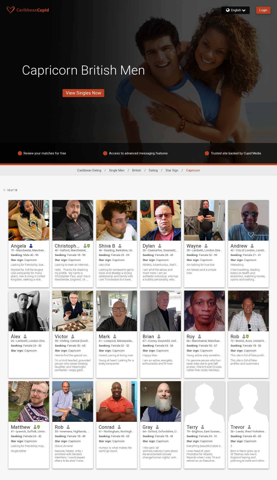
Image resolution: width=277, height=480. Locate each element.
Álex (15, 336)
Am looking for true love (200, 264)
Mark (104, 336)
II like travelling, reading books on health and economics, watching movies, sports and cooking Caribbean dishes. (248, 274)
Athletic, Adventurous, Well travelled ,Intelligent (161, 264)
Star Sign (172, 170)
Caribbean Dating (89, 170)
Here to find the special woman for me (73, 355)
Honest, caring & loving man (116, 355)
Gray (148, 427)
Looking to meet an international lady (73, 264)
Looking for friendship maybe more (29, 446)
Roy (191, 336)
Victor (61, 336)
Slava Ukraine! (64, 446)
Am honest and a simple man (201, 271)
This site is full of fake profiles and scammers (248, 355)
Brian (148, 336)
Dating (153, 170)
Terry (192, 427)
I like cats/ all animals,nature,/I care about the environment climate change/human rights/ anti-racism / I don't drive (160, 452)
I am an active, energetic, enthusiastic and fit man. (158, 362)
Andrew (238, 246)
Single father (18, 451)
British (136, 170)
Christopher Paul (68, 246)
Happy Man (150, 355)
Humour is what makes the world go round (115, 449)
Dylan (149, 246)
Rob (234, 336)
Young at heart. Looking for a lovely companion (116, 362)
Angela (18, 246)
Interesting (236, 264)
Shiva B (107, 246)
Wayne (194, 246)
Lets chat (104, 264)
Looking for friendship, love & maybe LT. (29, 264)
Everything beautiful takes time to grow (204, 446)
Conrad (106, 427)
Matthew (20, 427)
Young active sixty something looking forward (204, 355)
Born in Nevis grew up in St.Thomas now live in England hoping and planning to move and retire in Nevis (247, 455)
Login (263, 10)
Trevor (237, 427)
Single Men (116, 170)
